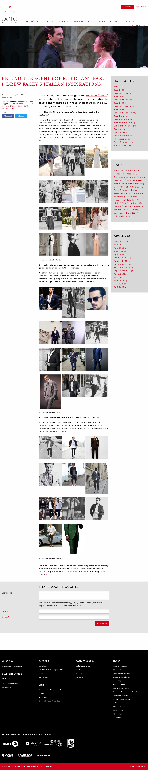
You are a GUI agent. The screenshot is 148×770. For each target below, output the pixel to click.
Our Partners (44, 677)
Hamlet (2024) (135, 203)
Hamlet (132, 177)
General (120, 129)
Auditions (116, 703)
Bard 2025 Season (124, 106)
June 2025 (120, 281)
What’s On (33, 21)
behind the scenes (23, 104)
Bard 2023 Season (124, 93)
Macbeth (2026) (122, 200)
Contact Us (117, 718)
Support (44, 661)
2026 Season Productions (12, 666)
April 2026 (120, 255)
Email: (5, 617)
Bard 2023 (121, 90)
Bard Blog (121, 116)
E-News (131, 21)
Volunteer (42, 673)
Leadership (117, 681)
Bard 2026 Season (125, 113)
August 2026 (122, 241)
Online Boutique (12, 674)
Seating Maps (7, 687)
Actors (134, 210)
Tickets (48, 21)
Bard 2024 (121, 97)
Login (137, 7)
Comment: (7, 593)
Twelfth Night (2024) (126, 201)
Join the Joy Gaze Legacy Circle (51, 670)
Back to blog (7, 97)
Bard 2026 (121, 110)
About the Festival (120, 666)
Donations (43, 666)
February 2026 (122, 258)
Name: (5, 611)
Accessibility (43, 697)
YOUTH (78, 670)
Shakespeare (120, 177)
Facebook (8, 116)
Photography (122, 139)
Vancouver (119, 213)
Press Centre (118, 710)
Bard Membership (124, 123)
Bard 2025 (121, 103)
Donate (128, 7)
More (140, 26)
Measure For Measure (125, 174)
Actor (118, 87)
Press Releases (123, 142)
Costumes (7, 106)
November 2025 (123, 268)
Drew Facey (19, 106)
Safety (41, 693)
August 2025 (121, 274)
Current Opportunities (121, 699)
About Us (116, 21)
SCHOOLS (79, 677)
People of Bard (123, 136)
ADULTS (79, 673)
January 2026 (122, 261)
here (48, 574)
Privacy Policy (118, 714)
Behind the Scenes (26, 101)
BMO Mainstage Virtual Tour (50, 701)
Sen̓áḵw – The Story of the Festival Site (54, 690)
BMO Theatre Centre (121, 688)
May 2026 (120, 251)
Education (99, 21)
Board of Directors (120, 684)
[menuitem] (32, 21)
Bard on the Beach (123, 184)
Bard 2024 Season (124, 100)
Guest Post (121, 132)
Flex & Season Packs (10, 683)
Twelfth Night (122, 187)
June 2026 (120, 248)
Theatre (118, 171)
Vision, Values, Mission (121, 673)
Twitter (21, 116)
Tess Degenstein (134, 180)
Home (132, 766)
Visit (41, 685)
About (117, 661)
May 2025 (120, 284)
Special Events (123, 145)
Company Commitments (122, 677)
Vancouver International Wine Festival (127, 692)
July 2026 (120, 245)
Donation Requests (120, 695)
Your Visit (63, 21)
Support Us (81, 21)
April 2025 (120, 287)
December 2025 (123, 264)
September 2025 (123, 271)
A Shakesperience (83, 666)
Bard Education (123, 119)
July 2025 (120, 277)
